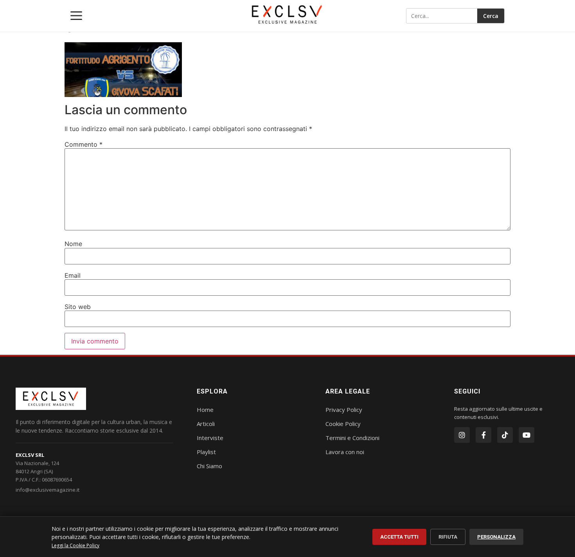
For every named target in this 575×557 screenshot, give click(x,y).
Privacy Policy (343, 409)
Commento (83, 144)
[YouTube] (526, 435)
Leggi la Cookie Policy (75, 545)
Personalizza (496, 537)
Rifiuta (447, 537)
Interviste (210, 438)
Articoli (206, 424)
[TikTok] (505, 435)
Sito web (78, 307)
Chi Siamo (209, 466)
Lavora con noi (344, 452)
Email (73, 275)
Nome (73, 244)
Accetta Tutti (399, 537)
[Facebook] (483, 435)
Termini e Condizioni (352, 438)
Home (205, 409)
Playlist (206, 452)
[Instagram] (462, 435)
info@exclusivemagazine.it (47, 489)
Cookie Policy (343, 424)
